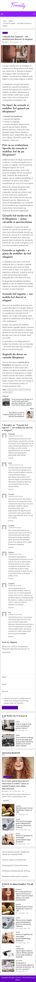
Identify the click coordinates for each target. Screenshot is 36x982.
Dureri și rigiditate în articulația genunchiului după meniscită (24, 839)
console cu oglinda (18, 389)
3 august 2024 (21, 844)
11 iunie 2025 (21, 814)
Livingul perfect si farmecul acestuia (15, 865)
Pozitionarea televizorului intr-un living (16, 871)
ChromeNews (26, 978)
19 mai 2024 (20, 730)
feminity (6, 42)
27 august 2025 (15, 791)
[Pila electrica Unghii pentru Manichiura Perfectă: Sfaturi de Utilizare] (8, 824)
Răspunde (11, 458)
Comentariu (6, 652)
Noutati (18, 819)
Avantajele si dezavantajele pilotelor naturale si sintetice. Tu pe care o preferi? (25, 966)
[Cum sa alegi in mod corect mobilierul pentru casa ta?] (8, 726)
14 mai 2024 (15, 42)
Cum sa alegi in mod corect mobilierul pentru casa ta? (23, 726)
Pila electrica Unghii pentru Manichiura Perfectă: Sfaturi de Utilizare (24, 824)
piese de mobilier (7, 392)
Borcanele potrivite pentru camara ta (15, 876)
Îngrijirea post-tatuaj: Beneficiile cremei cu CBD (24, 810)
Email (4, 684)
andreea (6, 791)
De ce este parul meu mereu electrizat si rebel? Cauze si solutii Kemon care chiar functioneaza (15, 785)
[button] (2, 14)
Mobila (5, 33)
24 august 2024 (22, 830)
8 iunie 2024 (20, 971)
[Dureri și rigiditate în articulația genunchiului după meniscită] (8, 838)
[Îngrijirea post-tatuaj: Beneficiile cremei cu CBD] (8, 810)
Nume (4, 677)
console (9, 389)
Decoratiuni (19, 960)
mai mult (6, 800)
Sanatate (18, 806)
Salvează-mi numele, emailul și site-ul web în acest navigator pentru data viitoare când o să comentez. (17, 700)
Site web (5, 691)
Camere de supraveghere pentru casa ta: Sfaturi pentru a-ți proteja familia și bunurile (24, 953)
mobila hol (27, 389)
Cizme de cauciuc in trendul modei (14, 860)
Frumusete (7, 777)
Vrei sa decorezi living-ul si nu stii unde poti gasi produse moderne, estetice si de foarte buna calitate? (25, 741)
